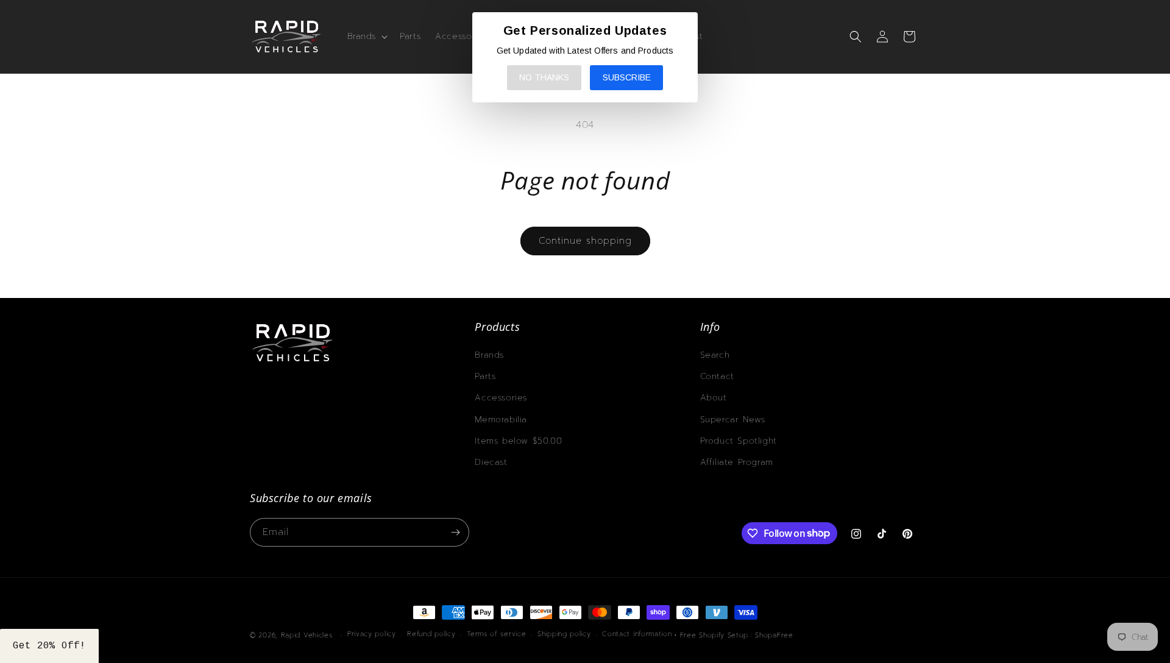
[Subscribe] (455, 532)
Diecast (491, 462)
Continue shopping (585, 240)
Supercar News (732, 419)
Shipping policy (564, 634)
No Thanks (544, 77)
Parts (485, 376)
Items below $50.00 (518, 440)
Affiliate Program (736, 462)
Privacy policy (371, 634)
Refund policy (431, 634)
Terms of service (496, 634)
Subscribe (627, 77)
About (713, 397)
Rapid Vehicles (307, 635)
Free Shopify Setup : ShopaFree (736, 635)
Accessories (501, 397)
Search (715, 355)
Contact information (637, 634)
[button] (366, 36)
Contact (717, 376)
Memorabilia (501, 419)
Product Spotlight (738, 440)
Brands (489, 355)
